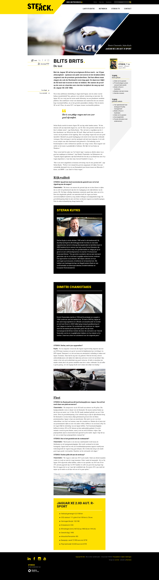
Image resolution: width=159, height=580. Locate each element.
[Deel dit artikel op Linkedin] (39, 60)
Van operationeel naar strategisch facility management (120, 107)
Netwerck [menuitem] (103, 9)
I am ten (117, 560)
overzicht (44, 93)
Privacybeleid (116, 557)
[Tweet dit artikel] (45, 60)
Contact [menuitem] (127, 9)
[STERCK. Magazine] (41, 7)
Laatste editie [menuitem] (89, 9)
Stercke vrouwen (119, 93)
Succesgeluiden (119, 117)
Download (43, 64)
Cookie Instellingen (126, 557)
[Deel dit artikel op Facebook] (42, 60)
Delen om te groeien (120, 81)
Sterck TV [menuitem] (115, 9)
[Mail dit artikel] (48, 60)
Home (95, 2)
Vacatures (108, 2)
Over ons (101, 2)
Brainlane (128, 560)
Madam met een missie (121, 91)
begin (45, 90)
